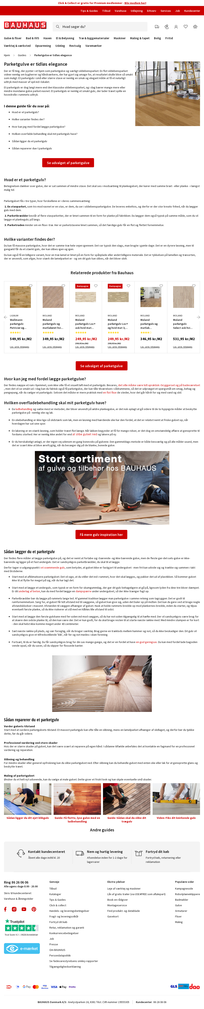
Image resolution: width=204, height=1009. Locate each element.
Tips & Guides (89, 11)
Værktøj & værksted (17, 46)
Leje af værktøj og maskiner (124, 888)
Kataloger (55, 894)
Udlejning (137, 11)
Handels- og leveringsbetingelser (69, 911)
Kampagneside (184, 888)
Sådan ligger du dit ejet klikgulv (28, 818)
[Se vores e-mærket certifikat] (22, 949)
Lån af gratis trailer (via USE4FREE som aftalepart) (136, 894)
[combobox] (100, 26)
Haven (47, 38)
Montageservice (117, 905)
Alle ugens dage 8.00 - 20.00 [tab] (21, 884)
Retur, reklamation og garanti (66, 927)
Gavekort (113, 916)
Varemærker (93, 46)
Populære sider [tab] (184, 882)
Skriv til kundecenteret (17, 893)
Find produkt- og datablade (123, 911)
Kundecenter (192, 11)
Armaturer (181, 911)
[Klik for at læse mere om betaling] (48, 987)
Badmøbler (181, 899)
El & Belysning (65, 38)
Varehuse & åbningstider (18, 898)
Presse (53, 944)
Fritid (169, 38)
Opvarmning (43, 46)
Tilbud (106, 11)
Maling (179, 922)
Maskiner (120, 38)
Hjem (7, 55)
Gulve (178, 905)
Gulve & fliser (13, 38)
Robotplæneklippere (187, 894)
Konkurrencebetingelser (64, 933)
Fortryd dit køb (58, 922)
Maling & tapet (140, 38)
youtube (24, 909)
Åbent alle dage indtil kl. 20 (44, 857)
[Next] (198, 317)
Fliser (178, 916)
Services (166, 11)
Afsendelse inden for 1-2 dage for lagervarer (107, 860)
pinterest (34, 909)
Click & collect (57, 905)
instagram (14, 909)
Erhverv (151, 11)
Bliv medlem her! (135, 3)
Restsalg (75, 46)
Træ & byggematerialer (94, 38)
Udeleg (60, 46)
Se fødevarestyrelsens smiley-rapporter (73, 961)
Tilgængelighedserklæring (65, 966)
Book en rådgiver (117, 899)
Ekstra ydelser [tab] (116, 882)
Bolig (157, 38)
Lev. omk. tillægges (19, 346)
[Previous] (6, 317)
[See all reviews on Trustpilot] (22, 925)
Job (177, 11)
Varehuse (120, 11)
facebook (5, 909)
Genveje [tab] (54, 882)
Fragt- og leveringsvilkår (63, 916)
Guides (22, 55)
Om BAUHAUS (57, 950)
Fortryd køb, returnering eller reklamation (163, 860)
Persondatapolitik (60, 955)
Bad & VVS (32, 38)
